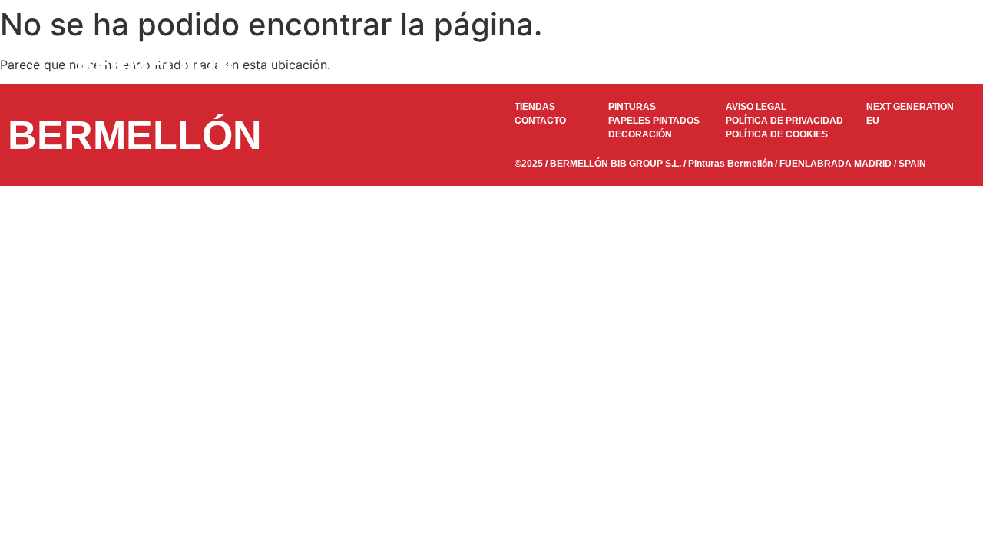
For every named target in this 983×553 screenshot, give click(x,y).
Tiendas (797, 64)
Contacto (869, 64)
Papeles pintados (549, 64)
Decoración (719, 64)
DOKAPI (641, 64)
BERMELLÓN (155, 64)
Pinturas (456, 64)
